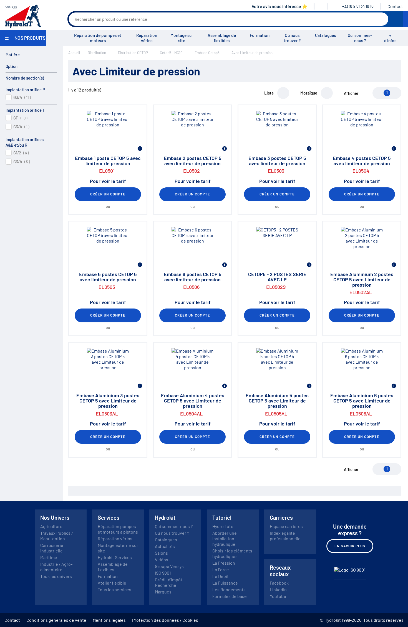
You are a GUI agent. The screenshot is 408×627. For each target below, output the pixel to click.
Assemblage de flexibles (222, 38)
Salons (161, 552)
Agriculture (51, 526)
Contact (395, 6)
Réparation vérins (146, 38)
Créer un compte (108, 194)
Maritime (48, 557)
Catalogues (325, 35)
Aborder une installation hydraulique (224, 538)
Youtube (278, 596)
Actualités (165, 546)
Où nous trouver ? (292, 38)
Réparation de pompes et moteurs (97, 38)
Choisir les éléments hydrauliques (232, 553)
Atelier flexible (112, 582)
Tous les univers (56, 576)
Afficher (351, 93)
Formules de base (229, 596)
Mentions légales (109, 620)
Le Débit (220, 576)
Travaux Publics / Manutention (56, 535)
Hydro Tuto (222, 526)
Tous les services (114, 589)
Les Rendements (229, 589)
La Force (220, 569)
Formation (260, 35)
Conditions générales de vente (56, 620)
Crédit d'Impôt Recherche (168, 582)
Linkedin (278, 589)
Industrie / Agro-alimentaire (56, 566)
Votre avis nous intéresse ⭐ (280, 6)
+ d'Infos (390, 38)
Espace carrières (286, 526)
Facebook (279, 582)
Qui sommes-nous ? (360, 38)
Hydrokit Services (115, 557)
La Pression (223, 562)
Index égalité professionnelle (285, 535)
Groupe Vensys (169, 566)
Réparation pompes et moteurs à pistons (118, 529)
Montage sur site (181, 38)
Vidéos (161, 559)
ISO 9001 (163, 572)
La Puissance (225, 582)
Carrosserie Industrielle (51, 547)
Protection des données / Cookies (165, 620)
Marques (163, 591)
